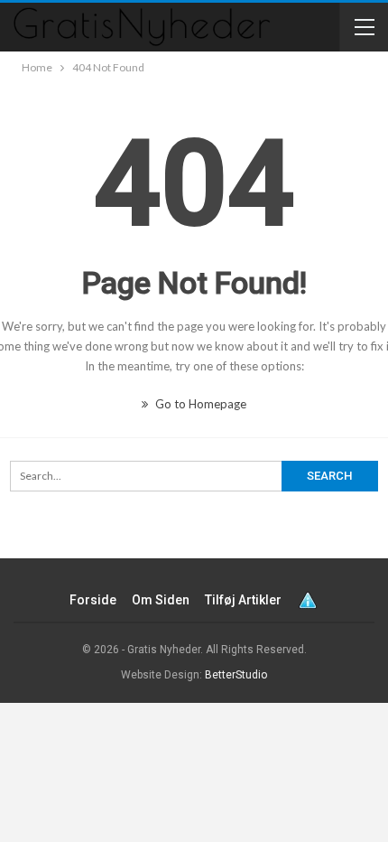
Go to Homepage (199, 404)
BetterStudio (236, 675)
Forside (92, 600)
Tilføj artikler (243, 600)
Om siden (160, 600)
